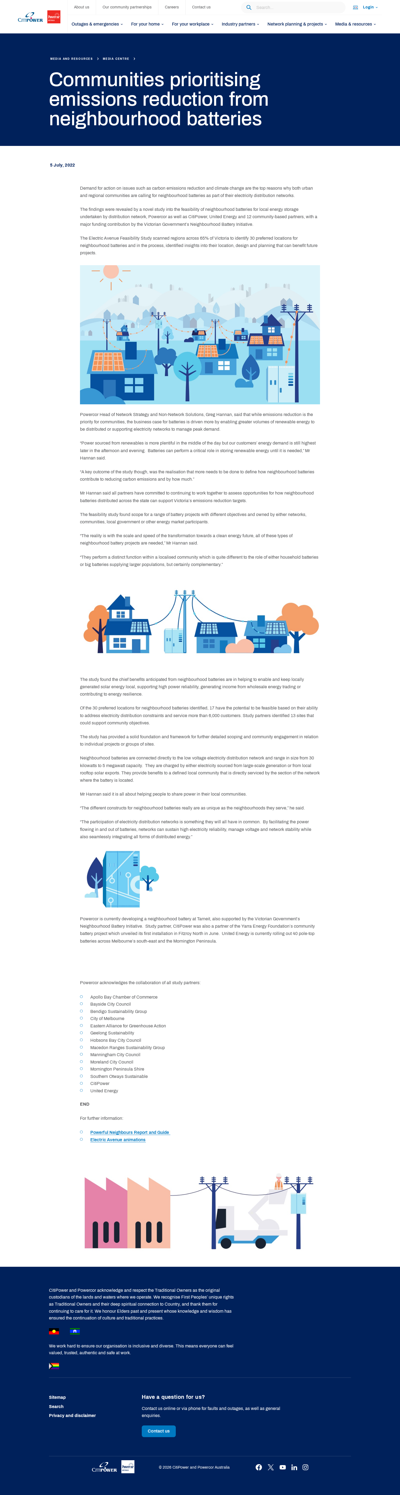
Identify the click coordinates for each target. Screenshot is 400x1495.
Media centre (116, 58)
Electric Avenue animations (118, 1139)
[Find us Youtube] (282, 1467)
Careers (172, 7)
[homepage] (42, 16)
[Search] (248, 7)
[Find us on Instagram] (305, 1467)
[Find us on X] (270, 1467)
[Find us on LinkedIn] (294, 1467)
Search (56, 1406)
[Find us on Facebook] (259, 1467)
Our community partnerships (127, 7)
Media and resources (71, 58)
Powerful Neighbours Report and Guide (130, 1132)
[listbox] (365, 7)
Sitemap (57, 1397)
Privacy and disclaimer (72, 1415)
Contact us (201, 7)
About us (81, 7)
